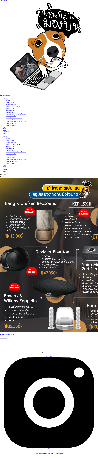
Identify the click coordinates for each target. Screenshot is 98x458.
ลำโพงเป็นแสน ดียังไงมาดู (7, 334)
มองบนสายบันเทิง (11, 119)
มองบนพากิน (9, 112)
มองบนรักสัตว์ (10, 102)
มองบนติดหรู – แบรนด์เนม (13, 106)
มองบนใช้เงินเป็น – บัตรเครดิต (14, 118)
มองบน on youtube (11, 125)
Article (4, 127)
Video (4, 130)
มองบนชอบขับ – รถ (11, 123)
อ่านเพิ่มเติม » (3, 338)
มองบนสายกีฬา (10, 110)
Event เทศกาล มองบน (12, 104)
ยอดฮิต (8, 100)
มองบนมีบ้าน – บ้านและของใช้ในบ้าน (16, 121)
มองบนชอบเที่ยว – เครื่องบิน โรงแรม (16, 114)
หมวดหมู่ (5, 98)
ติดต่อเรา (5, 133)
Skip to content (3, 0)
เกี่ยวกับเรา (6, 131)
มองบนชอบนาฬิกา (11, 116)
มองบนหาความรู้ (10, 108)
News (4, 128)
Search (1, 174)
